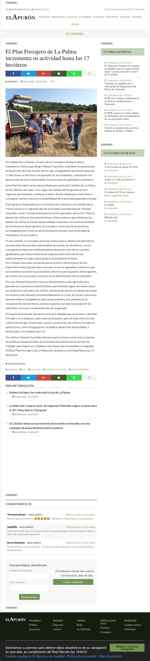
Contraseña (17, 582)
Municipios (58, 17)
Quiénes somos (132, 624)
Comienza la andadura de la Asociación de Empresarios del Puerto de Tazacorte (120, 86)
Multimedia (130, 620)
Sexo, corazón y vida (116, 195)
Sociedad (99, 17)
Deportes (112, 17)
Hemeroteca (41, 9)
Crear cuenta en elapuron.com (73, 582)
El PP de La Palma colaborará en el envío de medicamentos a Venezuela (121, 101)
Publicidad (130, 629)
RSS (28, 9)
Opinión (137, 17)
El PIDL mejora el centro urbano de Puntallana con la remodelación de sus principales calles (122, 116)
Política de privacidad (81, 656)
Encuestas (106, 632)
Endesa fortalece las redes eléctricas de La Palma (39, 392)
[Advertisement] (51, 464)
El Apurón (11, 81)
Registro (110, 9)
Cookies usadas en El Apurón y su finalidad (35, 656)
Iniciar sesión (124, 9)
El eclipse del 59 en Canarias (119, 192)
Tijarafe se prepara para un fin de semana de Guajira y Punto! (121, 129)
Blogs (75, 24)
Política (72, 17)
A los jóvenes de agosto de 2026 (121, 166)
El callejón (110, 170)
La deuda (109, 204)
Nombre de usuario (21, 570)
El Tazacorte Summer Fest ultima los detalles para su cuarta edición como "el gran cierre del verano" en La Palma (121, 70)
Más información (110, 656)
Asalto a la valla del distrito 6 (119, 179)
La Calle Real (83, 629)
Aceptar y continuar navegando (127, 648)
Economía (85, 17)
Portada (44, 17)
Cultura (125, 17)
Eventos (105, 627)
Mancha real (110, 217)
